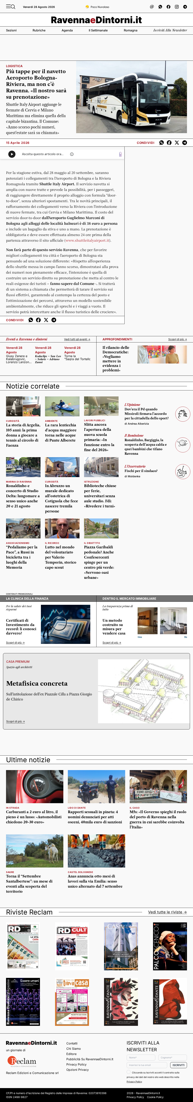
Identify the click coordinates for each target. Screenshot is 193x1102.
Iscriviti (179, 1065)
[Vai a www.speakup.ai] (120, 154)
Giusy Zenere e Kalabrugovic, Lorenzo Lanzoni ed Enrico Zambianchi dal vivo (18, 359)
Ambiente (51, 421)
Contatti (71, 1043)
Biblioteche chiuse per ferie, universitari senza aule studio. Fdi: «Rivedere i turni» (100, 496)
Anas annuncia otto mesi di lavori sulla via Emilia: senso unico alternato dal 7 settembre (95, 881)
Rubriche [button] (39, 30)
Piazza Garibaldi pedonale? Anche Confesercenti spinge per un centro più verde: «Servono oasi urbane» (99, 562)
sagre (10, 872)
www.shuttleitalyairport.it (87, 240)
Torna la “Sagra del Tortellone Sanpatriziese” (77, 357)
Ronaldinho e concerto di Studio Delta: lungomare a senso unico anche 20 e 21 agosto (23, 496)
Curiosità (12, 421)
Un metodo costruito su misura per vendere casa (114, 627)
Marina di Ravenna (19, 481)
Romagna (130, 30)
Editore (71, 1054)
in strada (12, 807)
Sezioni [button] (11, 30)
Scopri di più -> (177, 339)
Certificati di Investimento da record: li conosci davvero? (21, 627)
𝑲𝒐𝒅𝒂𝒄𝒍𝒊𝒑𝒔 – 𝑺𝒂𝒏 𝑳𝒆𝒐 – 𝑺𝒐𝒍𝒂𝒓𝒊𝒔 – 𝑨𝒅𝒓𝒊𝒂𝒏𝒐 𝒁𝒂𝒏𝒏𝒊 (48, 359)
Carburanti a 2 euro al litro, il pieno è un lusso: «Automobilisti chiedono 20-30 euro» (33, 817)
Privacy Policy (76, 1064)
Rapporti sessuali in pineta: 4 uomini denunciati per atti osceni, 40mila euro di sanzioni (95, 817)
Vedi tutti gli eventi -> (77, 339)
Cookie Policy (155, 1097)
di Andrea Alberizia (137, 423)
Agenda (67, 30)
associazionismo (17, 543)
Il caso (134, 807)
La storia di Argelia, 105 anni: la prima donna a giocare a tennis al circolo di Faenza (23, 435)
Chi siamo (73, 1048)
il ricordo (52, 543)
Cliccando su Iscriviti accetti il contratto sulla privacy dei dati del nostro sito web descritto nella (153, 1077)
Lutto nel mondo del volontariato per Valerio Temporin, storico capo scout (60, 557)
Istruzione (91, 481)
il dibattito (92, 543)
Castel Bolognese (80, 872)
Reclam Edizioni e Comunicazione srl (32, 1073)
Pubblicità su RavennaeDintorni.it (89, 1059)
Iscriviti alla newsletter (170, 30)
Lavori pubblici (94, 420)
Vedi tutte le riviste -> (167, 912)
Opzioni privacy (77, 1070)
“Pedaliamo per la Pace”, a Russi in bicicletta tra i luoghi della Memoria (22, 557)
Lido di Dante (77, 807)
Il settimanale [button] (98, 30)
